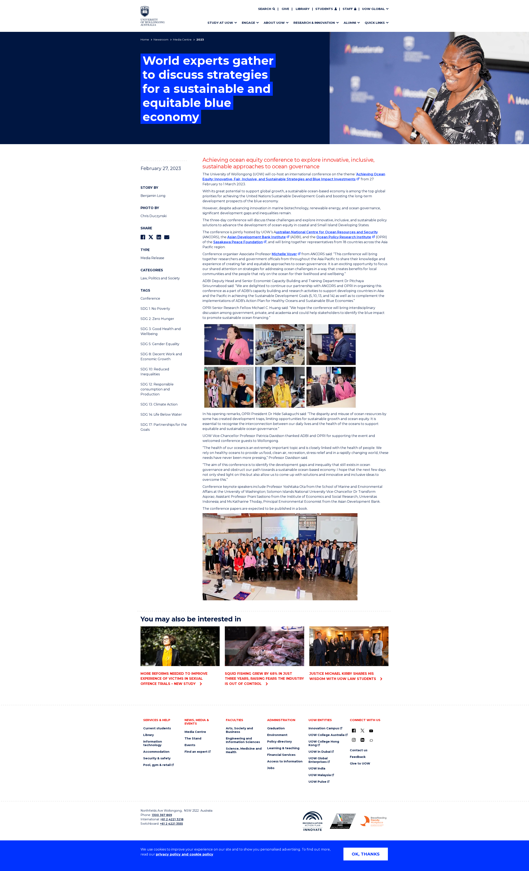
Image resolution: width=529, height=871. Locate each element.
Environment (277, 735)
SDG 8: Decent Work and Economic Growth (161, 356)
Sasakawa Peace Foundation (238, 242)
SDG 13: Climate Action (159, 404)
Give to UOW (360, 763)
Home (145, 39)
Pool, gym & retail (157, 765)
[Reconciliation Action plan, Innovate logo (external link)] (312, 821)
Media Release (152, 258)
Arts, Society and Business (239, 730)
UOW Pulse (317, 782)
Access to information (285, 761)
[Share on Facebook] (143, 237)
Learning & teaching (283, 748)
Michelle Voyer (284, 254)
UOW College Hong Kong (324, 743)
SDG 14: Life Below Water (161, 414)
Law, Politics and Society (160, 278)
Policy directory (279, 741)
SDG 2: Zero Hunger (157, 319)
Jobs (270, 768)
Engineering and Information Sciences (243, 740)
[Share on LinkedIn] (158, 237)
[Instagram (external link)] (354, 740)
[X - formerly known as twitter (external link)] (362, 731)
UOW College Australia (326, 735)
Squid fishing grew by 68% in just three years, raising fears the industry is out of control (264, 679)
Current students (157, 728)
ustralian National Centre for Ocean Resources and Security (327, 232)
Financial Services (281, 755)
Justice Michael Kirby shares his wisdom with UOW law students (343, 676)
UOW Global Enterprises (318, 760)
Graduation (276, 728)
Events (190, 745)
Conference (150, 298)
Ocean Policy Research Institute (343, 237)
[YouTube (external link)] (371, 731)
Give (285, 9)
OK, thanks (366, 854)
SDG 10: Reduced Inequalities (155, 371)
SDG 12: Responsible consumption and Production (157, 389)
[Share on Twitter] (151, 237)
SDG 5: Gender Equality (160, 344)
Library (303, 9)
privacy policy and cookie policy (184, 854)
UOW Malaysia (320, 775)
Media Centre (182, 39)
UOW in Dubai (320, 752)
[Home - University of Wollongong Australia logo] (153, 16)
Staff (348, 9)
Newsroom (161, 39)
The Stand (193, 738)
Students (324, 9)
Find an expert (196, 752)
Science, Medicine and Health (244, 750)
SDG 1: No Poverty (155, 309)
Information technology (152, 743)
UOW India (317, 768)
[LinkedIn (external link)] (362, 740)
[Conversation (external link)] (371, 740)
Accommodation (156, 752)
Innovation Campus (324, 728)
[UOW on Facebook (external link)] (354, 731)
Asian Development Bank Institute (256, 237)
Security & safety (156, 758)
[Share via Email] (166, 237)
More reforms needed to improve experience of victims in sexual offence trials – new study (174, 679)
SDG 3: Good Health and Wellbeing (161, 331)
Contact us (358, 750)
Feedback (358, 757)
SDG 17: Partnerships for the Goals (164, 427)
